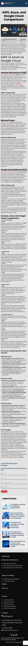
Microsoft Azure (5, 122)
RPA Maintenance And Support (11, 579)
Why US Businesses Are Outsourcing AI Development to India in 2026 (17, 543)
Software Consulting (9, 602)
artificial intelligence (19, 85)
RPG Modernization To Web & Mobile (13, 567)
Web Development (8, 604)
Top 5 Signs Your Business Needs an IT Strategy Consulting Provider (17, 534)
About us (5, 588)
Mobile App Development (10, 606)
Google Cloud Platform (6, 171)
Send (4, 491)
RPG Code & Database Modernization (13, 565)
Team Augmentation (9, 581)
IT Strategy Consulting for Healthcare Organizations (17, 506)
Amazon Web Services (6, 74)
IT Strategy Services (9, 600)
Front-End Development (10, 608)
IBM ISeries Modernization (10, 563)
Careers (4, 584)
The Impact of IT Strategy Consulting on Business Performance (17, 525)
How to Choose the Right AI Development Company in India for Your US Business (17, 515)
